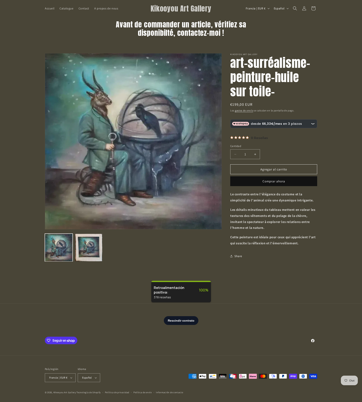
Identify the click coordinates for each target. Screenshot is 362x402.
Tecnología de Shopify (88, 392)
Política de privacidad (117, 392)
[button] (295, 8)
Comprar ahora (273, 181)
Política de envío (142, 392)
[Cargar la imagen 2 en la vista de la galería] (89, 248)
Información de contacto (169, 392)
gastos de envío (244, 110)
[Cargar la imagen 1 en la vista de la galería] (59, 248)
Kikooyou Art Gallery (64, 392)
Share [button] (238, 256)
